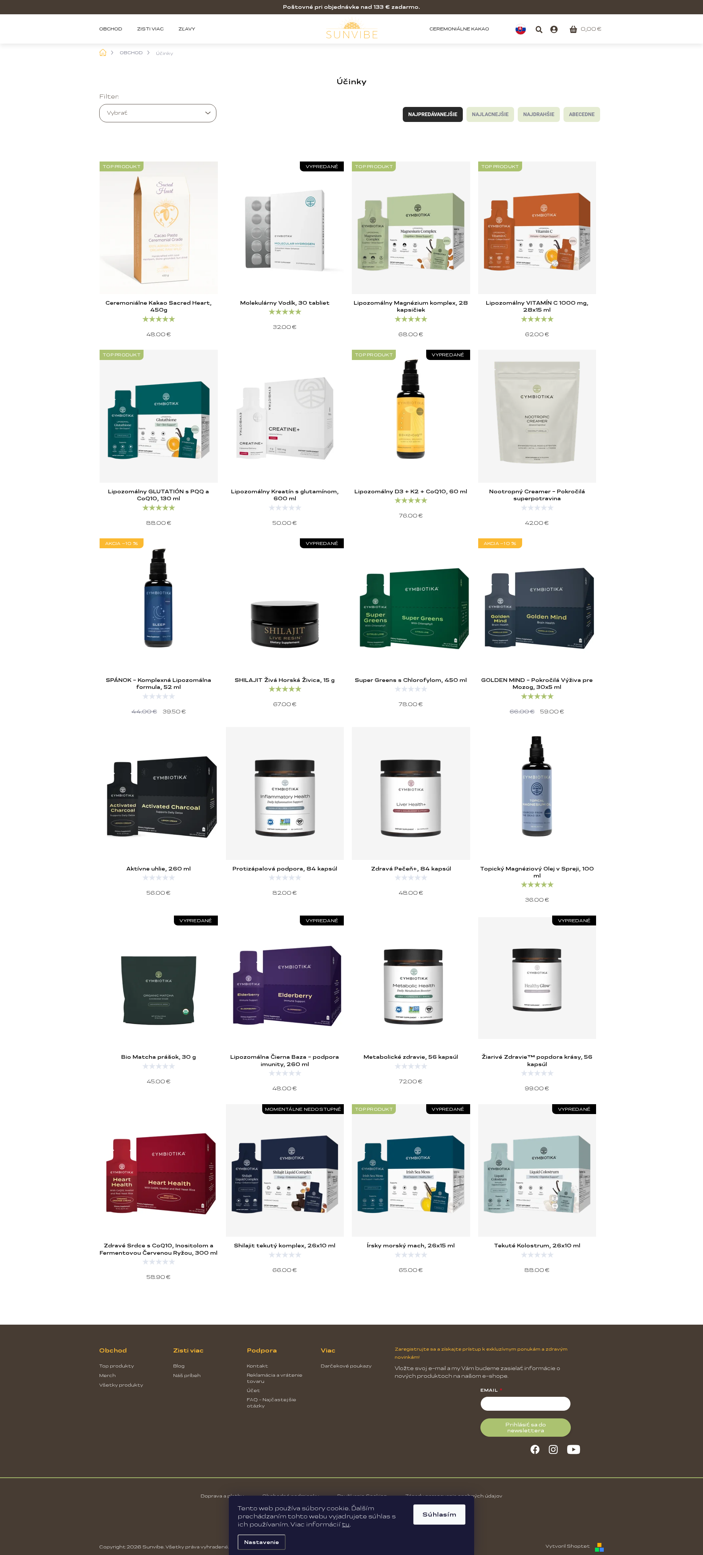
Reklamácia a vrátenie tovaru (274, 1378)
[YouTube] (573, 1448)
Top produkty (116, 1366)
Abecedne (582, 114)
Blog (179, 1366)
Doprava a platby (222, 1496)
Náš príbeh (187, 1375)
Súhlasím (439, 1514)
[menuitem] (114, 29)
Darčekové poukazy (346, 1366)
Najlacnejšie (490, 114)
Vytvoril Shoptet (568, 1546)
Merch (107, 1375)
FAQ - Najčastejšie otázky (271, 1403)
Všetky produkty (121, 1385)
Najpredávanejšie (432, 114)
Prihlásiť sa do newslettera (525, 1427)
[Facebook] (534, 1448)
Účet (253, 1390)
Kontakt (257, 1366)
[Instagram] (553, 1448)
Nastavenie (261, 1542)
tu (346, 1524)
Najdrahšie (538, 114)
